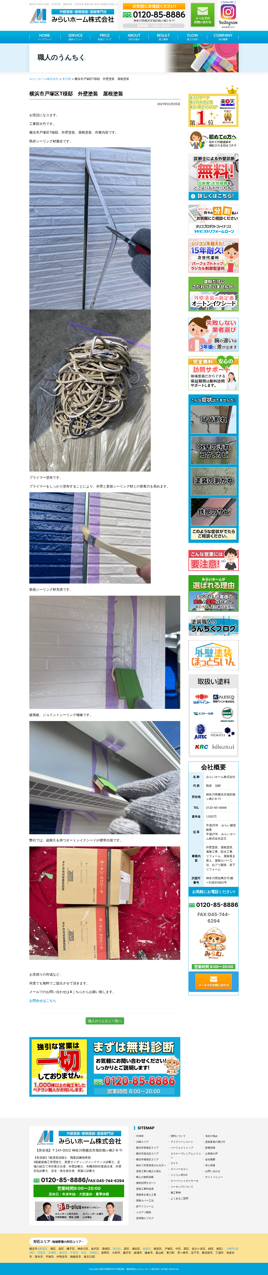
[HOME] (45, 37)
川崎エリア (142, 1141)
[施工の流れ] (192, 37)
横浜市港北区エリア (147, 1153)
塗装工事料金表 (145, 1188)
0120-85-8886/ (82, 1180)
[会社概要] (223, 37)
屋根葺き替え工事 (146, 1194)
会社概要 (210, 1159)
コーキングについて (182, 1186)
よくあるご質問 (179, 1198)
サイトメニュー (214, 1177)
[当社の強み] (134, 37)
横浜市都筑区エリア (147, 1159)
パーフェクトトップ (182, 1147)
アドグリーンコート (182, 1141)
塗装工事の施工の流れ (148, 1171)
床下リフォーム (145, 1206)
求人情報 (210, 1165)
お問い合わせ (212, 1171)
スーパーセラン (179, 1169)
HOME (140, 1135)
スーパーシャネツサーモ (184, 1180)
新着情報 (210, 1147)
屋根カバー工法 (145, 1200)
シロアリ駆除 (143, 1212)
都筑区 (147, 1248)
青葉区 (43, 1248)
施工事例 (176, 1192)
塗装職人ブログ (145, 1218)
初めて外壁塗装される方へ (151, 1165)
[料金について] (104, 37)
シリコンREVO (179, 1174)
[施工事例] (163, 37)
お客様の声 (211, 1153)
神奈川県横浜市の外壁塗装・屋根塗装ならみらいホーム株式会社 (129, 1269)
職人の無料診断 (145, 1177)
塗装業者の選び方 (215, 1141)
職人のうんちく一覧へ (105, 1021)
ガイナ (174, 1163)
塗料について (178, 1135)
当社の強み (211, 1135)
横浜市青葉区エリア (147, 1147)
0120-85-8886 (216, 904)
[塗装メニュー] (75, 37)
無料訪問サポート (146, 1182)
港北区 (117, 1248)
